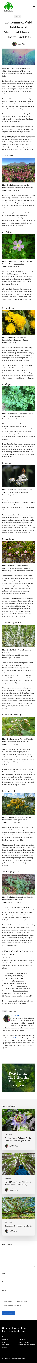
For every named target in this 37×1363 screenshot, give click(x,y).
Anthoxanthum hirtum (21, 741)
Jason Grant (16, 185)
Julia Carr (15, 566)
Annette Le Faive (17, 739)
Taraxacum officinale (21, 340)
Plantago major (22, 986)
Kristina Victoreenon (19, 414)
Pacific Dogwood (12, 274)
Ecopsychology (9, 1222)
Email (4, 1282)
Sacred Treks (12, 1038)
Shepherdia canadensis (20, 991)
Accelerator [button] (5, 1344)
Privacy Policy (21, 1358)
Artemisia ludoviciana (21, 655)
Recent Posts (12, 1011)
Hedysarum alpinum (19, 993)
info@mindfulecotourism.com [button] (26, 1344)
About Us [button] (5, 1339)
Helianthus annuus (24, 988)
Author (5, 1011)
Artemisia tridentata (20, 973)
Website (4, 1290)
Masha (14, 337)
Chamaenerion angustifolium (23, 187)
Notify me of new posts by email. (12, 1305)
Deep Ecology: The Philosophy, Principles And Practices (18, 1078)
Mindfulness (8, 1178)
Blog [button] (3, 1342)
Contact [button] (4, 1347)
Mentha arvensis (17, 976)
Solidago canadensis (20, 820)
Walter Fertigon (17, 261)
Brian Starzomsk (17, 897)
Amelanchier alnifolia (24, 996)
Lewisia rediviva (16, 978)
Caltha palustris (21, 983)
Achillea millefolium (21, 492)
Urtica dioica (18, 900)
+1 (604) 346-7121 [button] (23, 1342)
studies (11, 701)
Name (4, 1273)
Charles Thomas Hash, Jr (20, 650)
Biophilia (17, 16)
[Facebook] (30, 1016)
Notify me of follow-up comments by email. (15, 1301)
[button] (34, 6)
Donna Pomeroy (17, 490)
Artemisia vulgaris (20, 416)
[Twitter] (32, 1016)
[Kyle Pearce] (7, 1023)
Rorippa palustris (18, 981)
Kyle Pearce (21, 43)
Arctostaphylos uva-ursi (22, 568)
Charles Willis (16, 817)
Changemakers (8, 1134)
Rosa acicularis (19, 264)
